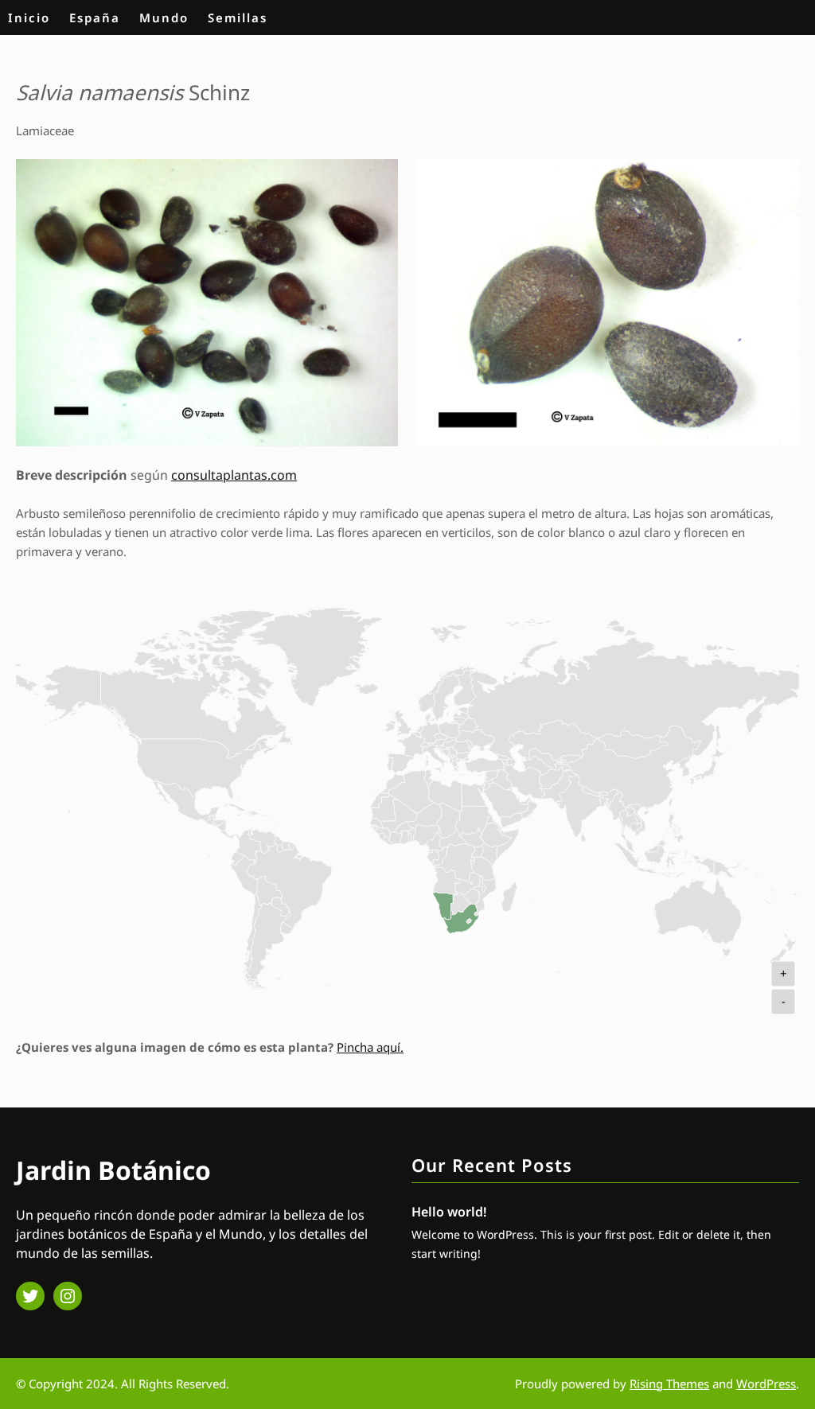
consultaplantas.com (234, 475)
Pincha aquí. (370, 1047)
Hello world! (448, 1211)
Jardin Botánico (113, 1170)
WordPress (766, 1383)
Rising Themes (669, 1383)
